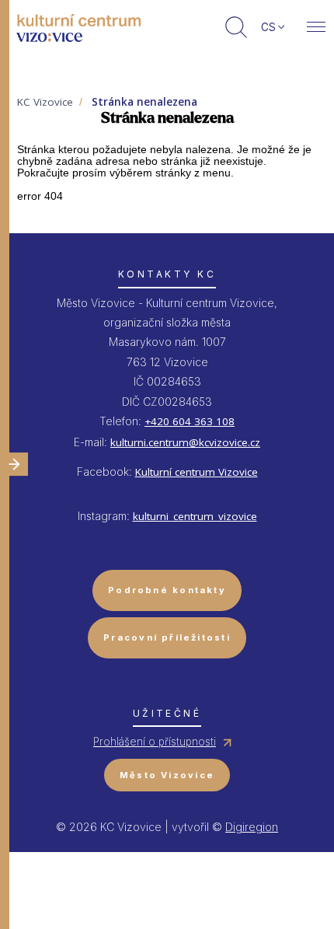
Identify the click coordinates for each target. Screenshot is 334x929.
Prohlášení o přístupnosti (154, 741)
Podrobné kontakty (167, 590)
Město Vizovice (167, 775)
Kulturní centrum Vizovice (196, 472)
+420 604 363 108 (189, 421)
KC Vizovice (45, 102)
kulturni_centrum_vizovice (195, 516)
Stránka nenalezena (144, 102)
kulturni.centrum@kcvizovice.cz (185, 442)
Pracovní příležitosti (167, 637)
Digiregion (251, 826)
